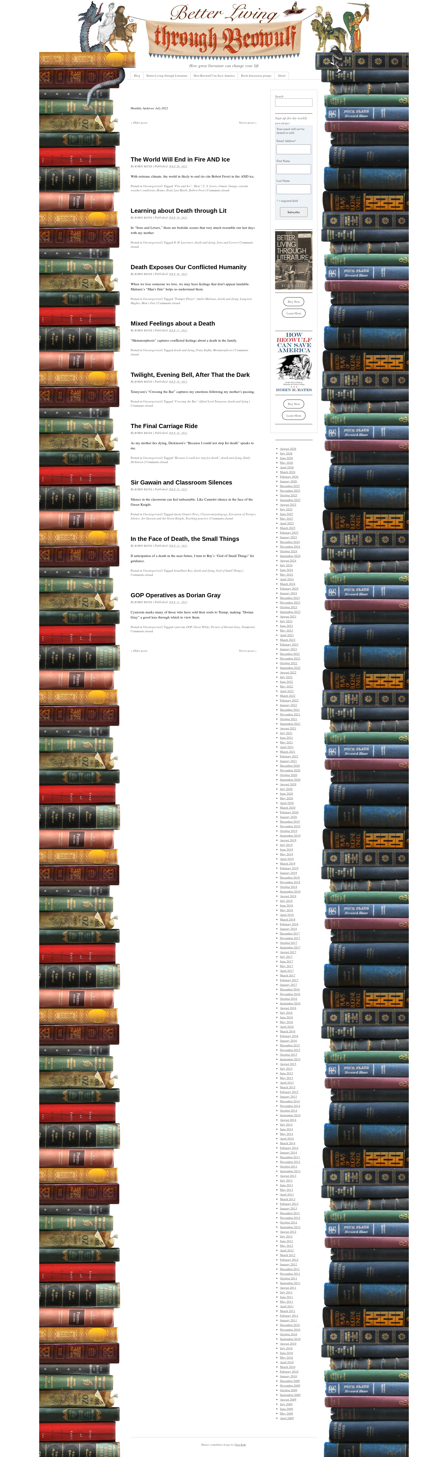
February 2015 (289, 1092)
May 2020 (286, 798)
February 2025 (289, 532)
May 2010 (286, 1357)
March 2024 (287, 584)
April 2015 (287, 1082)
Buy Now (294, 301)
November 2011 (290, 1273)
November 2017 (290, 938)
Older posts (139, 122)
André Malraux (206, 299)
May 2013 (286, 1190)
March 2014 (287, 1143)
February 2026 (289, 476)
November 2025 (290, 490)
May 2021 (286, 742)
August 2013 (288, 1176)
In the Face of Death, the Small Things (185, 538)
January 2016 (288, 1040)
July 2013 (286, 1180)
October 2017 (288, 943)
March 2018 (287, 919)
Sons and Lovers (227, 242)
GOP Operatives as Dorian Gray (175, 595)
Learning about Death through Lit (179, 210)
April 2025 (287, 523)
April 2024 (287, 579)
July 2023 (286, 621)
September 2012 (290, 1227)
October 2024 (288, 551)
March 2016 (287, 1031)
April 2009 (287, 1418)
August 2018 (288, 896)
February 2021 (289, 756)
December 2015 (290, 1045)
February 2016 (289, 1036)
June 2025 (286, 514)
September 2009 (290, 1395)
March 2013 (287, 1199)
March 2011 (287, 1311)
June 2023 (286, 626)
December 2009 (290, 1381)
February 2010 (289, 1371)
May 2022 (286, 686)
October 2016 (288, 999)
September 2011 (290, 1283)
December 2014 (290, 1101)
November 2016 (290, 994)
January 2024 (288, 593)
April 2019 (287, 859)
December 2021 (290, 710)
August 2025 (288, 504)
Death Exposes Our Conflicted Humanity (188, 267)
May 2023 (286, 630)
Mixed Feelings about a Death (173, 323)
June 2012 (286, 1241)
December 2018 (290, 877)
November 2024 (290, 546)
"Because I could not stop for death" (197, 458)
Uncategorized (152, 186)
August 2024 (288, 560)
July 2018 (286, 901)
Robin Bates (143, 166)
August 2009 (288, 1399)
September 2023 (290, 612)
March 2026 (287, 472)
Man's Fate (149, 303)
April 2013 (287, 1194)
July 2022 (286, 677)
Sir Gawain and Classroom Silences (181, 482)
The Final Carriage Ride (164, 426)
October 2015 (288, 1054)
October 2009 (288, 1390)
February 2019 (289, 868)
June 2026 (286, 458)
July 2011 (286, 1292)
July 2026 (286, 453)
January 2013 (288, 1208)
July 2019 (286, 845)
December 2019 (290, 821)
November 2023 (290, 602)
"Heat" (197, 186)
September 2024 (290, 556)
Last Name (283, 181)
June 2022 (286, 682)
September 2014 (290, 1115)
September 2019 (290, 835)
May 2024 (286, 574)
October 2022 (288, 663)
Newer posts (248, 122)
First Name (283, 161)
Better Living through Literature (167, 75)
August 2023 (288, 616)
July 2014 (286, 1124)
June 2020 (286, 793)
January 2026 (288, 481)
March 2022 (287, 696)
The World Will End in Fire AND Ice (180, 159)
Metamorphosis (223, 350)
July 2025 (286, 509)
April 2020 (287, 803)
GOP (189, 627)
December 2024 (290, 542)
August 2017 (288, 952)
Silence (135, 518)
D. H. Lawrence (183, 242)
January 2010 (288, 1376)
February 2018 (289, 924)
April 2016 (287, 1026)
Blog (137, 75)
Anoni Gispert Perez (186, 514)
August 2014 (288, 1120)
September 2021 (290, 724)
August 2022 (288, 672)
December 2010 (290, 1325)
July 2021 (286, 733)
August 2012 (288, 1232)
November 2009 (290, 1385)
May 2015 (286, 1078)
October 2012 (288, 1222)
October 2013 (288, 1166)
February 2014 (289, 1148)
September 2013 (290, 1171)
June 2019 (286, 849)
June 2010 (286, 1353)
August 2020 (288, 784)
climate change (227, 186)
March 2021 (287, 751)
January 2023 (288, 649)
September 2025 (290, 500)
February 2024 (289, 588)
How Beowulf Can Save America (214, 75)
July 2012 (286, 1236)
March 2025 (287, 528)
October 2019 (288, 831)
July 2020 (286, 789)
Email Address (286, 141)
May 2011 (286, 1301)
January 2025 (288, 537)
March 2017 (287, 975)
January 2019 (288, 873)
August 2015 (288, 1064)
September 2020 (290, 779)
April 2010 (287, 1362)
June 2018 (286, 905)
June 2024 (286, 570)
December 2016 (290, 989)
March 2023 (287, 640)
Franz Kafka (204, 350)
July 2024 (286, 565)
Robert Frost (197, 190)
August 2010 (288, 1343)
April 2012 (287, 1250)
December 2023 (290, 598)
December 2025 (290, 486)
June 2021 (286, 737)
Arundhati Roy (183, 570)
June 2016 (286, 1017)
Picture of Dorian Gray (225, 627)
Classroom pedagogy (213, 514)
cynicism (179, 627)
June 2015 (286, 1073)
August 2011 (288, 1287)
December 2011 (290, 1269)
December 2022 (290, 654)
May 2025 (286, 518)
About (282, 75)
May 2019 (286, 854)
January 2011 (288, 1320)
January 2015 (288, 1096)
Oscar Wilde (201, 627)
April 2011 (287, 1306)
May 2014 (286, 1134)
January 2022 (288, 705)
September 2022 (290, 668)
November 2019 (290, 826)
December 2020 (290, 765)
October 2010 (288, 1334)
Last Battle (181, 190)
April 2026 (287, 467)
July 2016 (286, 1012)
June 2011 (286, 1297)
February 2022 (289, 700)
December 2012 (290, 1213)
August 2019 (288, 840)
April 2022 (287, 691)
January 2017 (288, 985)
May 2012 (286, 1246)
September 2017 (290, 947)
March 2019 (287, 863)
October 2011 (288, 1278)
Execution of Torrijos (242, 514)
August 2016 (288, 1008)
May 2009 (286, 1413)
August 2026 (288, 449)
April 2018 (287, 915)
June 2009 (286, 1409)
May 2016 (286, 1022)
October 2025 (288, 495)
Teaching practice (197, 518)
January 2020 (288, 817)
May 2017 (286, 966)
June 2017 (286, 961)
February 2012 (289, 1260)
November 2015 (290, 1050)
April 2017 (287, 971)
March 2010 (287, 1367)
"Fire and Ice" (183, 186)
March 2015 (287, 1087)
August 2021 (288, 728)
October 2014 (288, 1110)
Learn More (294, 313)
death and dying (205, 242)
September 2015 (290, 1059)
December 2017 (290, 933)
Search (279, 96)
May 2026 (286, 462)
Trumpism (248, 627)
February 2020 (289, 812)
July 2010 (286, 1348)
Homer (161, 190)
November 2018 (290, 882)
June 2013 (286, 1185)
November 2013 (290, 1162)
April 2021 (287, 747)
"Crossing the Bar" (186, 401)
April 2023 (287, 635)
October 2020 (288, 775)
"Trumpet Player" (185, 299)
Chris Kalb (240, 1444)
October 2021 (288, 719)
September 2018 (290, 891)
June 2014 (286, 1129)
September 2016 (290, 1003)
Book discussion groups (256, 75)
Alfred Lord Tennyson (212, 401)
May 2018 (286, 910)
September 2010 (290, 1339)
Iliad (169, 190)
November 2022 (290, 658)
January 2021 (288, 761)
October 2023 (288, 607)
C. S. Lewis (210, 186)
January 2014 (288, 1152)
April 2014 (287, 1138)
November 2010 (290, 1329)
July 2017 (286, 957)
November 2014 (290, 1106)
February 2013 (289, 1204)
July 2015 (286, 1068)
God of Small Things (229, 570)
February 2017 (289, 980)
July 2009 (286, 1404)
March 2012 (287, 1255)
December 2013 (290, 1157)
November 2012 (290, 1218)
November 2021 (290, 714)
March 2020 (287, 807)
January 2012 (288, 1264)
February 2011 (289, 1315)
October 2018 (288, 887)
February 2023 (289, 644)
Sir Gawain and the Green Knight (162, 518)
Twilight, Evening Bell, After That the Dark (190, 374)
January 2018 (288, 929)
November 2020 (290, 770)
